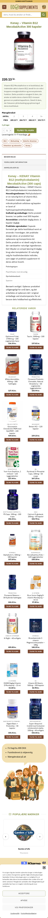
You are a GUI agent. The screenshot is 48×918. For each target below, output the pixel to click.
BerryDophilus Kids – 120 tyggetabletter (35, 556)
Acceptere (24, 893)
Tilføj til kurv (25, 130)
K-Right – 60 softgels (12, 638)
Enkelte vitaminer (30, 141)
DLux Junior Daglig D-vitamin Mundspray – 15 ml (35, 597)
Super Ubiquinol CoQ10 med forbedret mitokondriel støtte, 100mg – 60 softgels (35, 727)
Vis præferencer (24, 907)
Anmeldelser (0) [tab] (11, 168)
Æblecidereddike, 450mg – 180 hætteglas (12, 381)
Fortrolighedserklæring (28, 913)
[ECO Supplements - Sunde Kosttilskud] (24, 7)
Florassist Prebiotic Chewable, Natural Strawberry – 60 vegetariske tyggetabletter (36, 383)
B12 (5, 141)
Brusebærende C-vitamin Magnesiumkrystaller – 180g (36, 641)
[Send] (43, 14)
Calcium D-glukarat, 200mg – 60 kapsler (36, 515)
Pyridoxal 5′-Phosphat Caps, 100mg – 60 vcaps (35, 473)
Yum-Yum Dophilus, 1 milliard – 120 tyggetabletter (12, 473)
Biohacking (15, 141)
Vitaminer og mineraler (13, 146)
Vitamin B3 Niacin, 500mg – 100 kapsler (35, 684)
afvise (24, 900)
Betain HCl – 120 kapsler (35, 428)
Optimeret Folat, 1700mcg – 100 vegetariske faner (12, 338)
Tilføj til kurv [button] (12, 347)
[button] (44, 867)
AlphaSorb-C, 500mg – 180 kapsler (12, 556)
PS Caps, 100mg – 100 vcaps (12, 515)
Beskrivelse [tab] (10, 157)
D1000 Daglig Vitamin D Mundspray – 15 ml (12, 684)
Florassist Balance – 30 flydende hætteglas (12, 596)
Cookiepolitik (14, 913)
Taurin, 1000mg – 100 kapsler (35, 337)
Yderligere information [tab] (15, 162)
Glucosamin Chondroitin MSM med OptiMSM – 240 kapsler (12, 430)
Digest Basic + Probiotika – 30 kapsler (12, 726)
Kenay (28, 146)
